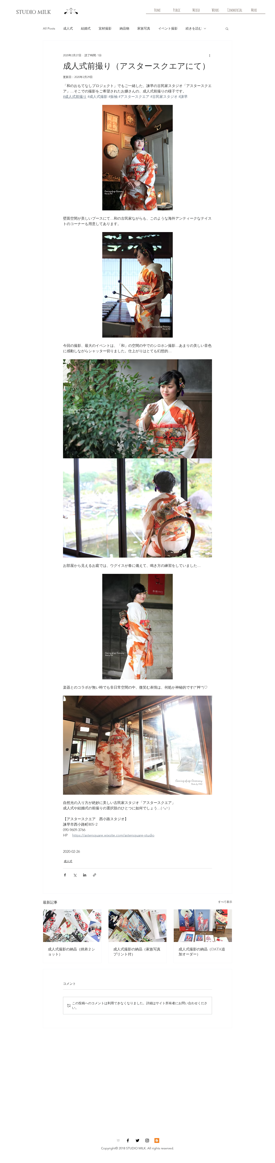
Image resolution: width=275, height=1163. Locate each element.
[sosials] (118, 1140)
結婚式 (86, 28)
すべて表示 (225, 902)
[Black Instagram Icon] (147, 1140)
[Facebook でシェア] (65, 875)
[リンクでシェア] (94, 875)
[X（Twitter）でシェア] (75, 875)
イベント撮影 (168, 28)
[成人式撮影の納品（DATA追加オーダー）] (203, 925)
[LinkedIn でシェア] (85, 875)
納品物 (124, 28)
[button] (227, 28)
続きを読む (194, 28)
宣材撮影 (105, 28)
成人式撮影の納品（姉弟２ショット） (71, 952)
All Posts (49, 28)
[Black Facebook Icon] (127, 1140)
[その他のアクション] (209, 55)
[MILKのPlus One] (156, 1140)
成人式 (68, 28)
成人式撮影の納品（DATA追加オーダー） (202, 952)
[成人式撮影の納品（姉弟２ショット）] (72, 925)
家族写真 (143, 28)
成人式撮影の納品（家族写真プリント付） (136, 952)
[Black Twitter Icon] (137, 1140)
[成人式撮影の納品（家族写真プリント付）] (138, 925)
